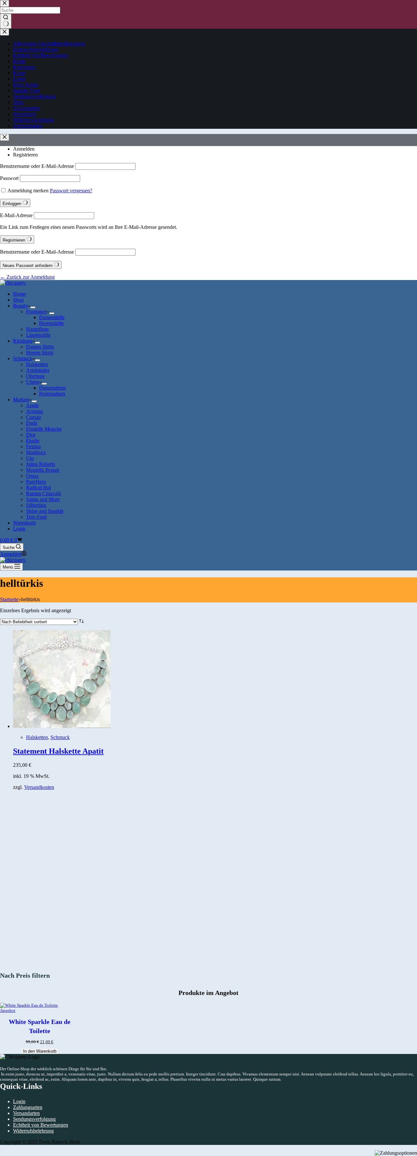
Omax (32, 476)
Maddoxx (36, 452)
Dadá (31, 423)
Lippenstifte (38, 335)
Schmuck (22, 358)
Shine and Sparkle (45, 511)
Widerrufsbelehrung (33, 1131)
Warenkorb (24, 523)
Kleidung (22, 341)
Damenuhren (52, 388)
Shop (18, 300)
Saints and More (43, 499)
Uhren (32, 382)
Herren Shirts (39, 352)
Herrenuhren (52, 393)
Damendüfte (52, 317)
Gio (30, 458)
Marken (21, 399)
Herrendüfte (51, 323)
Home (19, 294)
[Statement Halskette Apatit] (62, 726)
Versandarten (26, 1113)
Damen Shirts (40, 346)
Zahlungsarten (27, 1107)
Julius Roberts (40, 464)
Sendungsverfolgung (34, 1119)
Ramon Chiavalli (43, 493)
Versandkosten (39, 787)
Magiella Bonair (42, 470)
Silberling (36, 505)
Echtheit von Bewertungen (40, 1125)
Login (19, 528)
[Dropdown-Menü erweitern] (33, 307)
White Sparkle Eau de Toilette (39, 1026)
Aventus (34, 411)
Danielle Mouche (44, 429)
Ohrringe (35, 376)
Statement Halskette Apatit (58, 751)
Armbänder (38, 370)
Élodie (32, 440)
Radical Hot (38, 487)
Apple (32, 405)
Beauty (20, 305)
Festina (33, 446)
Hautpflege (37, 329)
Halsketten (37, 364)
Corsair (33, 417)
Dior (31, 434)
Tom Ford (36, 517)
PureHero (36, 481)
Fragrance (36, 311)
